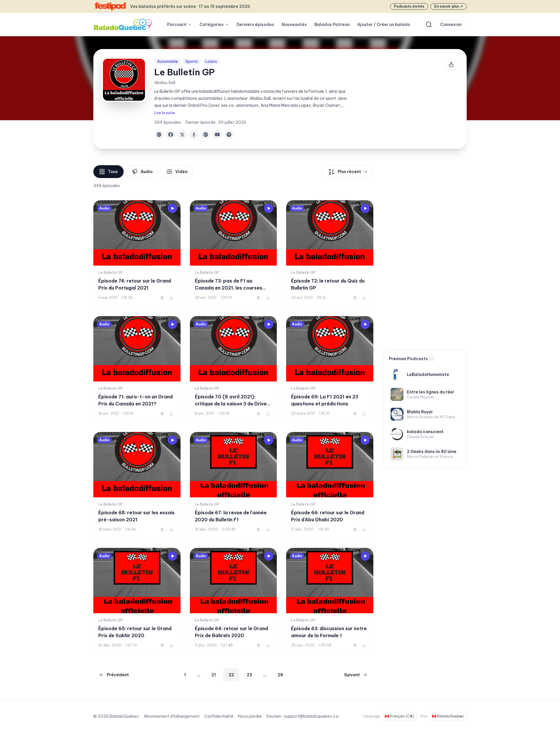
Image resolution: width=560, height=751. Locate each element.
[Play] (172, 208)
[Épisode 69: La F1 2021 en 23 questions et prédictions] (329, 369)
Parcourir (177, 24)
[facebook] (170, 134)
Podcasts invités (409, 6)
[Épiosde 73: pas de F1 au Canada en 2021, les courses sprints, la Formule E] (233, 253)
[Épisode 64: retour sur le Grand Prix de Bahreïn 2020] (233, 601)
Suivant (352, 674)
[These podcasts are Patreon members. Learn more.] (432, 358)
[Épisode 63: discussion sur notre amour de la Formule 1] (329, 601)
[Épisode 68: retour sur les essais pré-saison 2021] (137, 485)
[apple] (194, 134)
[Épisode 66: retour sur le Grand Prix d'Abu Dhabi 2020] (329, 485)
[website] (159, 134)
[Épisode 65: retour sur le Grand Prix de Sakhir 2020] (137, 601)
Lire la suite (164, 113)
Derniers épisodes (255, 24)
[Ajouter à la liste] (162, 298)
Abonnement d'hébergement (172, 716)
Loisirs (211, 61)
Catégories (212, 24)
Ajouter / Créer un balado (383, 24)
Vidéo (181, 171)
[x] (182, 134)
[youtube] (217, 134)
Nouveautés (294, 24)
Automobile (167, 61)
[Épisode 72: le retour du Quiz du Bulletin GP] (329, 253)
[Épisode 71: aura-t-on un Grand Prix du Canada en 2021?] (137, 369)
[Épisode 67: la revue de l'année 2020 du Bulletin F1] (233, 485)
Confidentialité (218, 716)
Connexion (451, 24)
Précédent (118, 674)
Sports (192, 61)
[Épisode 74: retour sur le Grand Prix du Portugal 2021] (137, 253)
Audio (147, 171)
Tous (113, 171)
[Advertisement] (425, 252)
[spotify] (229, 134)
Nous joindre (250, 716)
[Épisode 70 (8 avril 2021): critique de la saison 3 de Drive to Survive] (233, 369)
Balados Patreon (332, 24)
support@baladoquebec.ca (311, 716)
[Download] (171, 298)
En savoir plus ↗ (448, 6)
